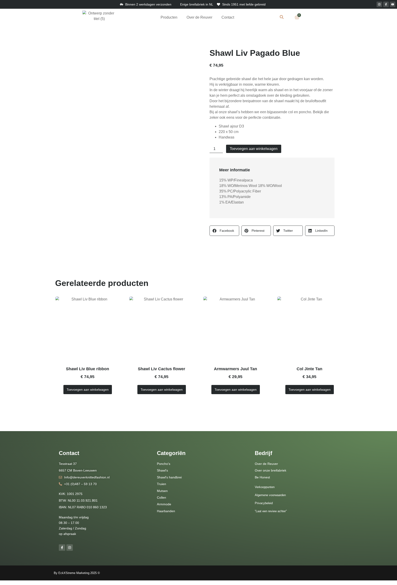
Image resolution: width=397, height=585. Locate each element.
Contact (227, 17)
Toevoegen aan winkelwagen (254, 149)
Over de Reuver (199, 17)
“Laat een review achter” (271, 511)
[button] (281, 16)
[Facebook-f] (386, 4)
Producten (169, 17)
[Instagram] (379, 4)
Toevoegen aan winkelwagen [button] (88, 389)
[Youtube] (392, 4)
